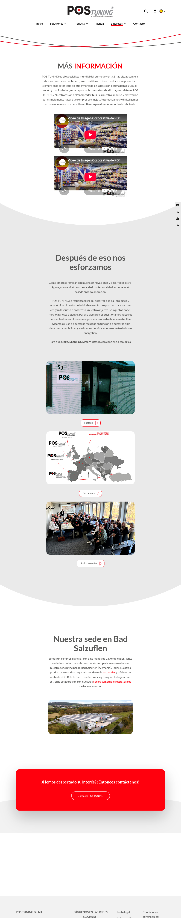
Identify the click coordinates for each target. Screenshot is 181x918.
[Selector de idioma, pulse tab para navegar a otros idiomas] (161, 11)
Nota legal (123, 912)
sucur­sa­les (109, 672)
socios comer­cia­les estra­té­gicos (112, 681)
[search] (146, 11)
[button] (91, 423)
